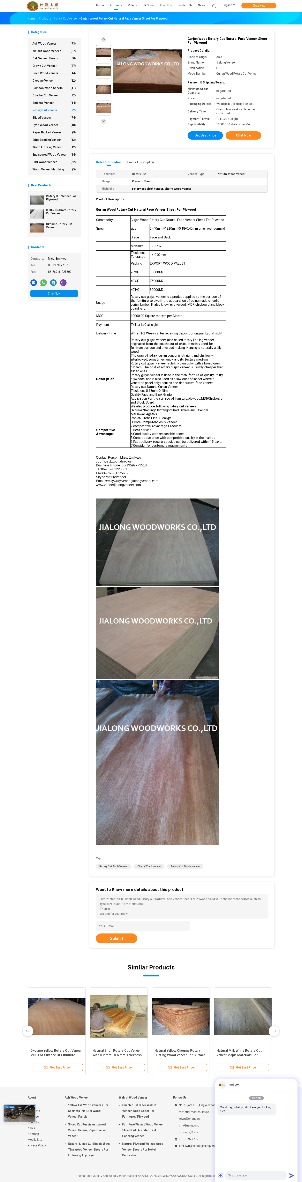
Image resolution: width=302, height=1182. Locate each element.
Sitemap (33, 1134)
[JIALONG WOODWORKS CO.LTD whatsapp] (43, 282)
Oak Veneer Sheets (54, 58)
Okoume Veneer (54, 80)
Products (34, 1111)
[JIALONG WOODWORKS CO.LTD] (44, 6)
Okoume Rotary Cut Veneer (59, 225)
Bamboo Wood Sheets (54, 88)
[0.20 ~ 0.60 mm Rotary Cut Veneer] (37, 214)
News (31, 1128)
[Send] (291, 1175)
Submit (116, 938)
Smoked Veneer (54, 102)
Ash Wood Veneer (54, 43)
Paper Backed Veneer (54, 132)
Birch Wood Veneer (54, 73)
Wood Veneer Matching (54, 169)
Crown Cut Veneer (54, 65)
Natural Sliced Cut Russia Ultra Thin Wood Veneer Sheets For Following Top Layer (89, 1149)
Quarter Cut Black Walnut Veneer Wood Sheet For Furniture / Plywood (139, 1110)
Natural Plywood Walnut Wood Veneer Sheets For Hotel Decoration (143, 1149)
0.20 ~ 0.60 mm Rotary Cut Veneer (61, 211)
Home (32, 1105)
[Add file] (221, 1175)
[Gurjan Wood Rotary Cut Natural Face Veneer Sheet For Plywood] (147, 71)
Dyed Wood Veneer (54, 125)
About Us (34, 1122)
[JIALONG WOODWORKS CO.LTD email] (33, 282)
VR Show (33, 1116)
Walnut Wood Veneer (54, 51)
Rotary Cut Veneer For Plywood (61, 197)
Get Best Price (205, 135)
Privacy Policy (37, 1145)
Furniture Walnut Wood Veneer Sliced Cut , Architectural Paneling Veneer (143, 1130)
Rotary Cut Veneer (54, 110)
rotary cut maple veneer (185, 866)
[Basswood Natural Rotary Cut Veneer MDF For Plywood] (181, 1016)
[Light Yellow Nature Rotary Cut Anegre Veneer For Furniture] (56, 1016)
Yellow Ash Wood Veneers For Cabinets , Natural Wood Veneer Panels (88, 1110)
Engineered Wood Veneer (54, 154)
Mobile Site (35, 1139)
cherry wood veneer (149, 866)
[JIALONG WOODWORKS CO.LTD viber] (63, 282)
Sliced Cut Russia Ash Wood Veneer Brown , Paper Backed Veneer (87, 1130)
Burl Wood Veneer (54, 162)
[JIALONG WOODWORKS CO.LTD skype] (53, 282)
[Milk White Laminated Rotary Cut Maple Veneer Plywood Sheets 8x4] (243, 1016)
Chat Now (258, 5)
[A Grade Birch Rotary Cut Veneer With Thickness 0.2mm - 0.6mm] (119, 1016)
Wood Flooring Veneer (54, 147)
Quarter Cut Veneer (54, 95)
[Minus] (291, 1085)
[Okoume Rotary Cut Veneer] (37, 228)
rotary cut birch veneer (113, 866)
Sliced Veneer (54, 117)
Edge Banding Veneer (54, 139)
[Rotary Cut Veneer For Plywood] (37, 200)
